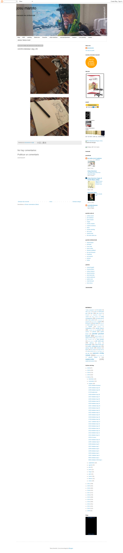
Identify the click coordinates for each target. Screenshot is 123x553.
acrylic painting (91, 229)
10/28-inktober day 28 (94, 394)
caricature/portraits (65, 37)
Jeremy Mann (90, 269)
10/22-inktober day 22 (94, 410)
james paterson (91, 277)
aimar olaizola (91, 206)
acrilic (95, 311)
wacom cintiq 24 (100, 355)
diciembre (91, 379)
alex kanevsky (90, 275)
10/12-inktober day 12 (94, 433)
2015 (88, 497)
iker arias (89, 231)
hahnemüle (93, 321)
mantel (90, 326)
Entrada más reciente (23, 201)
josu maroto (26, 8)
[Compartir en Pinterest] (45, 143)
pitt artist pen (99, 341)
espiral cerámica (91, 225)
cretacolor (100, 320)
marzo (90, 476)
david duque (90, 242)
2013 (88, 501)
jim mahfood (90, 217)
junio (90, 469)
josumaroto (90, 48)
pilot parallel (100, 339)
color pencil (91, 320)
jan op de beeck (91, 252)
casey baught (90, 267)
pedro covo (90, 279)
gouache (88, 321)
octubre (91, 383)
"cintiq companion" (90, 310)
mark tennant (90, 281)
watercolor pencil (90, 361)
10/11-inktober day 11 (94, 435)
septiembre (92, 463)
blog (19, 37)
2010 (88, 508)
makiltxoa (102, 324)
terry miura (90, 283)
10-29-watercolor (92, 392)
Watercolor (37, 37)
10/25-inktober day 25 (94, 401)
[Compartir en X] (42, 143)
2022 (88, 377)
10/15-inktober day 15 (94, 426)
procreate (88, 344)
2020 (88, 486)
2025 (88, 370)
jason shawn (90, 219)
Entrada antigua (77, 201)
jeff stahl (89, 244)
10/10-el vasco (92, 437)
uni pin (87, 353)
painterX (99, 330)
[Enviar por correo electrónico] (38, 143)
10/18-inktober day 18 (94, 417)
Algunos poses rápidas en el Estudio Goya (99, 183)
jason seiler (90, 248)
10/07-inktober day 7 (93, 446)
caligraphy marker (97, 314)
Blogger (71, 548)
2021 (88, 483)
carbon (87, 316)
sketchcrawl (90, 233)
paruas (89, 258)
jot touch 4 (88, 323)
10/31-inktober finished (94, 385)
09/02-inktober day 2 (93, 457)
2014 (88, 499)
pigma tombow (99, 337)
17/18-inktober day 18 (94, 419)
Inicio (50, 201)
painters (87, 331)
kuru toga (95, 323)
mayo (90, 471)
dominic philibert (91, 250)
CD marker (99, 310)
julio (90, 467)
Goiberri (74, 37)
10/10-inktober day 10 (94, 439)
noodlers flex (91, 330)
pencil (94, 331)
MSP (23, 37)
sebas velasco (90, 271)
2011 (88, 506)
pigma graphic (98, 336)
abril (90, 474)
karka (88, 260)
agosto (90, 465)
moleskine (89, 328)
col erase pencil (100, 318)
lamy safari (90, 325)
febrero (91, 478)
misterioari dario (92, 192)
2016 (88, 495)
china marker (95, 316)
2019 (88, 488)
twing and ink (90, 351)
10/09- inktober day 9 (93, 442)
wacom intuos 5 (94, 357)
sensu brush (89, 348)
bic (92, 313)
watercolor (90, 359)
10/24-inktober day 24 (94, 403)
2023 (88, 374)
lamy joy (102, 323)
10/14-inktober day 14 (94, 428)
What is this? (91, 534)
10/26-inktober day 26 (94, 399)
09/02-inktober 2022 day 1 (95, 460)
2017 (88, 492)
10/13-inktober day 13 (94, 430)
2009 (88, 510)
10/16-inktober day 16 (94, 424)
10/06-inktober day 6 (93, 448)
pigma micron (89, 337)
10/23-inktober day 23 (94, 408)
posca (99, 342)
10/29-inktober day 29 (94, 390)
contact (90, 37)
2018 (88, 490)
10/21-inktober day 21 (94, 412)
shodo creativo (91, 223)
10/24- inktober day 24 (94, 406)
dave (88, 227)
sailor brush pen (99, 344)
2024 (88, 372)
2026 (88, 368)
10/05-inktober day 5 (93, 451)
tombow (99, 348)
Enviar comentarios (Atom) (32, 204)
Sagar (88, 221)
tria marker (93, 349)
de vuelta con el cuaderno (95, 158)
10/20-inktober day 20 (94, 414)
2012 (88, 504)
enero (90, 481)
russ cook (89, 246)
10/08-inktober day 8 (93, 444)
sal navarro (90, 256)
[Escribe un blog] (40, 143)
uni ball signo (99, 351)
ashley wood (90, 216)
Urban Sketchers (92, 171)
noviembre (91, 381)
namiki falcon (100, 328)
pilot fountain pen (90, 339)
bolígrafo (87, 314)
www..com (91, 517)
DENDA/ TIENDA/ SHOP (24, 40)
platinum (91, 342)
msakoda (89, 254)
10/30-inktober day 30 (94, 387)
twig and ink (101, 349)
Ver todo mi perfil (90, 50)
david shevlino (91, 273)
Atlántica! (98, 159)
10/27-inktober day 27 (94, 396)
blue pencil (99, 313)
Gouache (44, 37)
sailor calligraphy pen (94, 346)
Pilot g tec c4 (89, 311)
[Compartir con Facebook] (43, 143)
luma (96, 324)
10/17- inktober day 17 (94, 421)
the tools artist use (91, 235)
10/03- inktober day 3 (93, 455)
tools (87, 349)
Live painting (82, 37)
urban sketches (54, 37)
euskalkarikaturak (93, 205)
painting (29, 37)
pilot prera (90, 341)
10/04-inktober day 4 (93, 453)
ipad (99, 321)
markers (99, 326)
